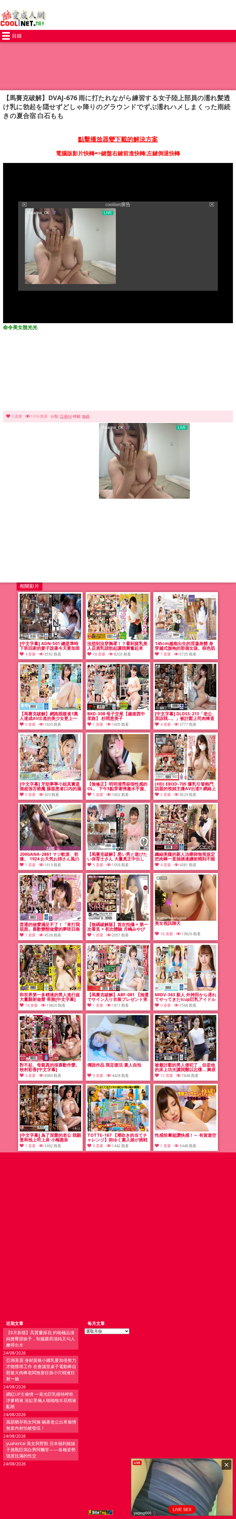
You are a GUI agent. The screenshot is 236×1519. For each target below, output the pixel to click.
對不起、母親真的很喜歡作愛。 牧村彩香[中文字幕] (50, 1067)
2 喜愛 (165, 794)
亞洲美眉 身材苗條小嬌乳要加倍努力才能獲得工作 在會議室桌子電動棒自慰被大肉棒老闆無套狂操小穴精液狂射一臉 (41, 1369)
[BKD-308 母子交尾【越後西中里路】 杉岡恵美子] (118, 708)
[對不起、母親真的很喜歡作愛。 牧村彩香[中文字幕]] (50, 1059)
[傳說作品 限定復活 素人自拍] (118, 1059)
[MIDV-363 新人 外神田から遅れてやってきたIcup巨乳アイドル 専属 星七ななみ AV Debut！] (185, 989)
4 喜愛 (30, 654)
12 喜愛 (166, 1075)
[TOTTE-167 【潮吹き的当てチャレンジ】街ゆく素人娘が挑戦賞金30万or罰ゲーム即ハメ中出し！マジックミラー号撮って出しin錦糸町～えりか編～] (118, 1130)
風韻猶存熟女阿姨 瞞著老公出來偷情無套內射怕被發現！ (41, 1425)
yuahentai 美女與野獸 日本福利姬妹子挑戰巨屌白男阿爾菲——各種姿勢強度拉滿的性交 (41, 1449)
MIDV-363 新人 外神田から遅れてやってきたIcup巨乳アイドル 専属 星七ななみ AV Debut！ (185, 997)
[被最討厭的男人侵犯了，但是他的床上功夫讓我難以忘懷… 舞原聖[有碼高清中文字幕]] (185, 1059)
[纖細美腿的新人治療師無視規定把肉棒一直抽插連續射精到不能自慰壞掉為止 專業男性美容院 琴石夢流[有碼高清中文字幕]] (185, 849)
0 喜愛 (17, 416)
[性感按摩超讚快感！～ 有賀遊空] (185, 1130)
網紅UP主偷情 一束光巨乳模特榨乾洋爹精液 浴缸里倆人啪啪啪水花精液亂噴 (41, 1400)
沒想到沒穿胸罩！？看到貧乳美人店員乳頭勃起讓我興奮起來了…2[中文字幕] (117, 646)
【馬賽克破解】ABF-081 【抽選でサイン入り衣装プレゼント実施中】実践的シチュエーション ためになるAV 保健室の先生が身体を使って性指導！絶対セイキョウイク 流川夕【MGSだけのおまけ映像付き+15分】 (118, 997)
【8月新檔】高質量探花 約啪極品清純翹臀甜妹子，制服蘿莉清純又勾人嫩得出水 (40, 1339)
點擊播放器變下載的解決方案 (118, 139)
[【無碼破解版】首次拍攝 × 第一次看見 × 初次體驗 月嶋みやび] (118, 919)
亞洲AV (66, 416)
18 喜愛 (99, 654)
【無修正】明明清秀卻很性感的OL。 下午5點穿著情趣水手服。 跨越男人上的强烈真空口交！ (117, 786)
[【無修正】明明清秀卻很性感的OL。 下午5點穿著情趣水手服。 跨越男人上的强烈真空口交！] (118, 779)
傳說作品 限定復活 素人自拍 (114, 1065)
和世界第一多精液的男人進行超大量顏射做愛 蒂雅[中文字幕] (50, 997)
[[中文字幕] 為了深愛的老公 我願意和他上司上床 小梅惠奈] (50, 1130)
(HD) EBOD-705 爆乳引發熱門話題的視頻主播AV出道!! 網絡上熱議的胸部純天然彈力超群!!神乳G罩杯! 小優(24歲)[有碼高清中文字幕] (185, 786)
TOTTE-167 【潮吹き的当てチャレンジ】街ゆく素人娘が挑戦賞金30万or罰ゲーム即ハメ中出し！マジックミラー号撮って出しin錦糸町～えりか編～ (117, 1138)
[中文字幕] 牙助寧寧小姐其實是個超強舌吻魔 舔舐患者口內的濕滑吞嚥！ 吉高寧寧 (50, 786)
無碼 (85, 416)
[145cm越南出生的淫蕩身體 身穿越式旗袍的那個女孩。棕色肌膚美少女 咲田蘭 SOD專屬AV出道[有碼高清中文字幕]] (185, 638)
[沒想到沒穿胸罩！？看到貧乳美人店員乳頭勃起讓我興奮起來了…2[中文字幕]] (118, 638)
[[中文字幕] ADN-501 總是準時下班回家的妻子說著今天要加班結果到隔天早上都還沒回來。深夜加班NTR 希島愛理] (50, 638)
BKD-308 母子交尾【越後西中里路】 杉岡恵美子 (116, 716)
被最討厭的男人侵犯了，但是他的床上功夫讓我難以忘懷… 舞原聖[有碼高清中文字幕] (185, 1067)
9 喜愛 (98, 1075)
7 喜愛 (165, 654)
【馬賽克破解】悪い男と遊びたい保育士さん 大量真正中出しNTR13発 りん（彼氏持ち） (117, 857)
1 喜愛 (98, 724)
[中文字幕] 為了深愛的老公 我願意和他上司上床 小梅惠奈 (50, 1138)
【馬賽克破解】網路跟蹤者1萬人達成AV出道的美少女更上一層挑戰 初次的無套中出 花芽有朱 (49, 716)
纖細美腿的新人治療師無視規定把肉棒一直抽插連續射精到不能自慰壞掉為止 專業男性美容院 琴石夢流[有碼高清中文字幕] (185, 857)
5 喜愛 (98, 864)
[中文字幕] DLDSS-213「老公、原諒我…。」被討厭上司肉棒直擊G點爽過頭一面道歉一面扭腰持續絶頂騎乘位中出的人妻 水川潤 (185, 716)
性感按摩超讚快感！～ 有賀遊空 (185, 1135)
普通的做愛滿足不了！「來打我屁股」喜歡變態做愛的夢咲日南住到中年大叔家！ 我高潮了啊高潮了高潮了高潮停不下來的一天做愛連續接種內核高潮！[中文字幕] (50, 927)
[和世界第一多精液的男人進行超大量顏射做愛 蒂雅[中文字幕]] (50, 989)
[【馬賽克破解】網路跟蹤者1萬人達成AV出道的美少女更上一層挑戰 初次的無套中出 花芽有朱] (50, 708)
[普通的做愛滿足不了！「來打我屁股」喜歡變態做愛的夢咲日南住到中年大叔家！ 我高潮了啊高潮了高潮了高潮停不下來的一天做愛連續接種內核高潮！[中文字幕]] (50, 919)
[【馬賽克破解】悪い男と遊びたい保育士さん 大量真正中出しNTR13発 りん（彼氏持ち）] (118, 849)
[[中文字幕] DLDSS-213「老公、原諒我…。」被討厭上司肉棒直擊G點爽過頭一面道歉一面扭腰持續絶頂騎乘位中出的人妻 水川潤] (185, 708)
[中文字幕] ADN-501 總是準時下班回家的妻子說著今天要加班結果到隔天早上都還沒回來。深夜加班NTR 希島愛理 (50, 646)
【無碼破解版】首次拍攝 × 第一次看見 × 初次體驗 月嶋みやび (117, 927)
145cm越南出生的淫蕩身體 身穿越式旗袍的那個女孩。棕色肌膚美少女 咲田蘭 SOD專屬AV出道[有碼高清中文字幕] (185, 646)
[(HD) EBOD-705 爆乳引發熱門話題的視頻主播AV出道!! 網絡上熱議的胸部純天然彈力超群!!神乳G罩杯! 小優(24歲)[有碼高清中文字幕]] (185, 779)
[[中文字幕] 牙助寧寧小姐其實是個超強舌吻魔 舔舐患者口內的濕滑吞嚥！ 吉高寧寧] (50, 779)
